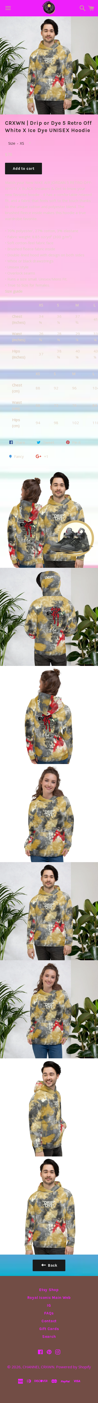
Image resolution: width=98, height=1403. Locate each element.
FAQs (49, 1313)
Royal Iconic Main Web (49, 1297)
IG (49, 1305)
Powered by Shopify (73, 1366)
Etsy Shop (49, 1290)
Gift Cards (49, 1329)
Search (49, 1336)
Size (11, 143)
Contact (49, 1321)
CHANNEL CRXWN (38, 1366)
